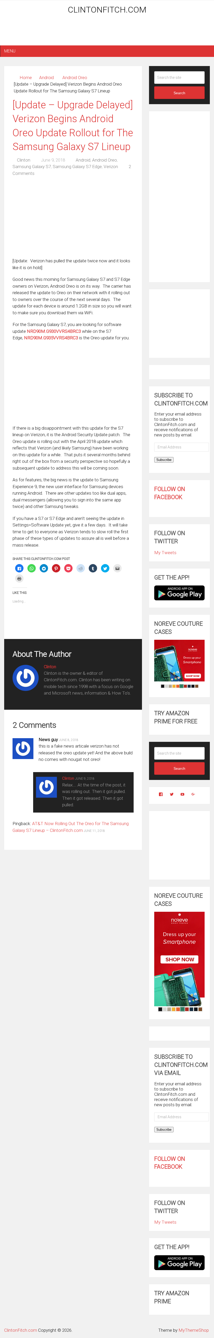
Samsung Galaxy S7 (32, 166)
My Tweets (165, 552)
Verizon (111, 166)
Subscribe (163, 460)
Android (46, 77)
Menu (9, 51)
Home (26, 77)
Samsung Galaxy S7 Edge (77, 166)
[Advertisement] (107, 32)
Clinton (23, 160)
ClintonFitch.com (107, 10)
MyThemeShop (194, 1330)
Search (179, 93)
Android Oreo (74, 77)
